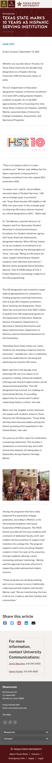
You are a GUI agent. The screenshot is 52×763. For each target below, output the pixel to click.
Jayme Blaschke (17, 663)
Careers (36, 754)
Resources (9, 732)
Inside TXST (9, 44)
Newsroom (9, 14)
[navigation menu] (4, 4)
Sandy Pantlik (16, 671)
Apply (31, 758)
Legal (40, 758)
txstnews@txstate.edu (17, 708)
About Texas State (18, 754)
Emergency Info (17, 758)
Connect (8, 738)
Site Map (7, 714)
